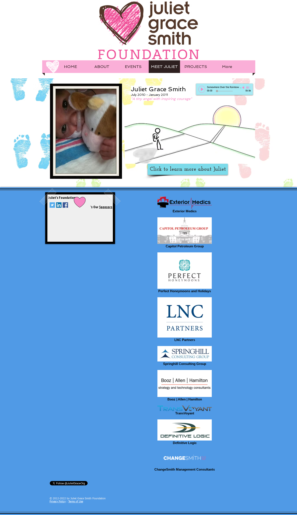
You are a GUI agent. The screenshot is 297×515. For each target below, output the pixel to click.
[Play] (201, 89)
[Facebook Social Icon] (65, 205)
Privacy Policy (58, 501)
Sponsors (105, 206)
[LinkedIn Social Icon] (59, 205)
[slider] (248, 87)
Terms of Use (75, 501)
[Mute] (244, 87)
